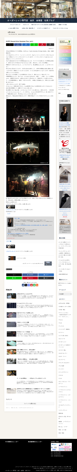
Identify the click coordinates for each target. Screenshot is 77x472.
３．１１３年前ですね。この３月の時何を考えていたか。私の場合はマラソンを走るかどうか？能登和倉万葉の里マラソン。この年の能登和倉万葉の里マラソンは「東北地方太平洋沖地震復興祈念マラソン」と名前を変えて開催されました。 (35, 382)
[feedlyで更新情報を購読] (34, 285)
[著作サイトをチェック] (23, 285)
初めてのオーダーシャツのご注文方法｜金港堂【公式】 (42, 466)
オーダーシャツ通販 (64, 122)
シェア (8, 213)
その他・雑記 (9, 269)
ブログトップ (28, 466)
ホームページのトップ (20, 466)
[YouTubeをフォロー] (31, 285)
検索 (59, 93)
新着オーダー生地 (57, 466)
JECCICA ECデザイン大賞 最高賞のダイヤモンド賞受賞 (17, 233)
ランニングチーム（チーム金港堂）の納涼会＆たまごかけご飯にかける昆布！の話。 (65, 254)
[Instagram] (7, 241)
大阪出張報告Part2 (63, 274)
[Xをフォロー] (26, 285)
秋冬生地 (65, 62)
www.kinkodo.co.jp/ (10, 238)
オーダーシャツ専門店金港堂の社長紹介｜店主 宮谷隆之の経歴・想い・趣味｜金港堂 (31, 225)
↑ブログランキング (10, 209)
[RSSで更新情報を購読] (37, 285)
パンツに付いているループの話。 (65, 270)
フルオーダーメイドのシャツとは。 (65, 468)
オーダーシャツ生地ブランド (51, 468)
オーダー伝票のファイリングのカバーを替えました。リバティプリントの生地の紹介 (65, 245)
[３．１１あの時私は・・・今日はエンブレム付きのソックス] (30, 368)
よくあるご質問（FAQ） (67, 466)
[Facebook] (8, 241)
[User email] (10, 241)
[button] (50, 44)
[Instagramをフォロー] (28, 285)
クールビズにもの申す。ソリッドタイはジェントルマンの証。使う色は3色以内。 (65, 263)
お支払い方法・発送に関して (39, 468)
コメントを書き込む (30, 403)
